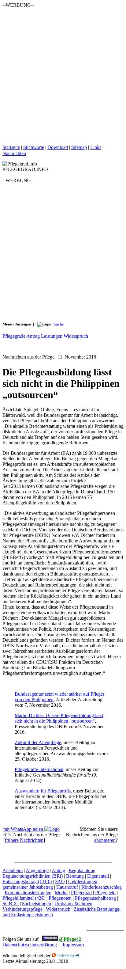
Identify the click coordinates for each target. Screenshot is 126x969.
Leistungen (51, 336)
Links (95, 147)
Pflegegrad (81, 892)
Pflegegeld (105, 892)
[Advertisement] (63, 71)
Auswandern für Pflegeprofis (43, 790)
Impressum (73, 944)
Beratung (75, 876)
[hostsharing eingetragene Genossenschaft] (65, 955)
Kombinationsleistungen (28, 892)
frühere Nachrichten (24, 840)
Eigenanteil (98, 876)
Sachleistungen (36, 903)
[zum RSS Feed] (29, 153)
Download (57, 147)
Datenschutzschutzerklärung (29, 944)
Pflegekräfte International (39, 769)
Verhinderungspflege (22, 909)
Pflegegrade (13, 336)
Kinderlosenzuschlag (101, 887)
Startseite (11, 147)
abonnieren (105, 840)
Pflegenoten (60, 898)
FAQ (60, 881)
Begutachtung (82, 870)
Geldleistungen (82, 881)
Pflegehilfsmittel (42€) (23, 898)
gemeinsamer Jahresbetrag (27, 887)
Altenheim (12, 870)
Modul (61, 892)
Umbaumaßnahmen (73, 903)
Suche (59, 324)
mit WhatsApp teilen (23, 829)
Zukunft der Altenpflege (38, 742)
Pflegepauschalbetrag (95, 898)
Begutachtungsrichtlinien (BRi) (32, 876)
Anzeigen (23, 324)
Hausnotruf (67, 887)
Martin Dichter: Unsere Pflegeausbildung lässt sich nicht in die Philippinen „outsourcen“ (59, 718)
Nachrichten (14, 153)
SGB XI (10, 903)
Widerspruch (76, 336)
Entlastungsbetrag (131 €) (27, 881)
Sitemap (79, 147)
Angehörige (37, 870)
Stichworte (33, 147)
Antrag (33, 336)
